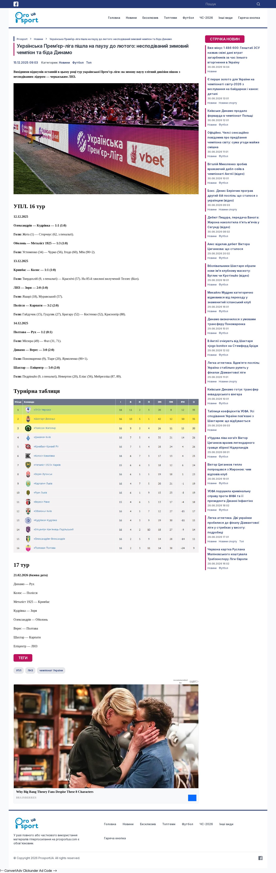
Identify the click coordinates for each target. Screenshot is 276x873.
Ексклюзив (150, 17)
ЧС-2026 (206, 17)
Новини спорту (228, 102)
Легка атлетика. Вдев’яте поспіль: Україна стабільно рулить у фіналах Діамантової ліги (234, 367)
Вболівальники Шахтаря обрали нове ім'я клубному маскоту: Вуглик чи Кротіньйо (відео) (232, 270)
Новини (131, 17)
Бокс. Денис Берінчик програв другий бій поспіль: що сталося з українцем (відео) (232, 195)
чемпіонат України (51, 670)
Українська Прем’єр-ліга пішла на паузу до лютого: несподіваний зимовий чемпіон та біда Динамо (111, 39)
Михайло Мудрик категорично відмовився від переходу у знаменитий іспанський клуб (230, 297)
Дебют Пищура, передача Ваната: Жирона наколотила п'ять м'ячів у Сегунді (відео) (233, 222)
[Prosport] (27, 17)
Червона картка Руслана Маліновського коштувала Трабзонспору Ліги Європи (228, 554)
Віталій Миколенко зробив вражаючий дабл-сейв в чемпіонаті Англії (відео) (227, 168)
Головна (114, 17)
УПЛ (18, 670)
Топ (89, 62)
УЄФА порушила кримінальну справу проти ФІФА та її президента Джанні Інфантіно (230, 496)
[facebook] (16, 4)
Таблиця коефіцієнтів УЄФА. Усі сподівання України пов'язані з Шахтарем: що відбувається (231, 416)
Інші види (226, 17)
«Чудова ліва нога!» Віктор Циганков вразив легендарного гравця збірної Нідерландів (231, 442)
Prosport (22, 39)
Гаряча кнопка (249, 17)
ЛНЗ (30, 670)
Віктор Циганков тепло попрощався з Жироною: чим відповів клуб (229, 469)
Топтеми (170, 17)
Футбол (188, 17)
